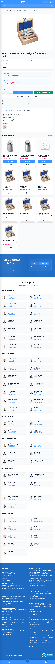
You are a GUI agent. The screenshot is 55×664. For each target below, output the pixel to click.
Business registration (34, 634)
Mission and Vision (46, 634)
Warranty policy (46, 642)
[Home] (2, 10)
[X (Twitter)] (35, 646)
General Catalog (33, 642)
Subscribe (44, 263)
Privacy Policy (39, 267)
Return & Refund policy (47, 637)
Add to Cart (24, 92)
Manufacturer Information (23, 110)
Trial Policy (44, 640)
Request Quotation (44, 92)
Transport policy (46, 639)
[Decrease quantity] (3, 92)
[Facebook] (29, 646)
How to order (33, 643)
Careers (31, 635)
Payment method (46, 635)
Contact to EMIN (33, 640)
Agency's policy (33, 632)
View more (49, 135)
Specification (9, 110)
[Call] (27, 662)
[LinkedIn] (37, 646)
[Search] (52, 6)
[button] (27, 32)
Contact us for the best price (28, 96)
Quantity (3, 89)
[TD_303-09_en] (5, 127)
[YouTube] (32, 646)
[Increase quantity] (10, 92)
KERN (4, 62)
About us (32, 630)
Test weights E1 (9, 10)
